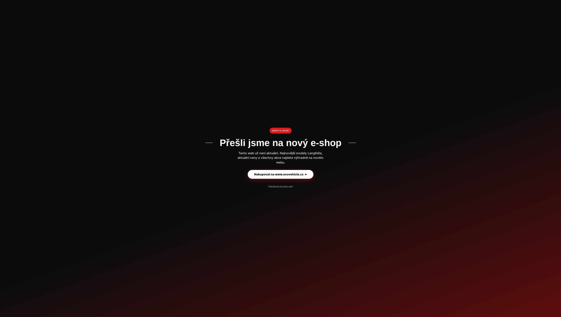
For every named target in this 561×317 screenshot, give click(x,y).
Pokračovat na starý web (280, 186)
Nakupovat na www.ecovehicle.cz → (280, 174)
